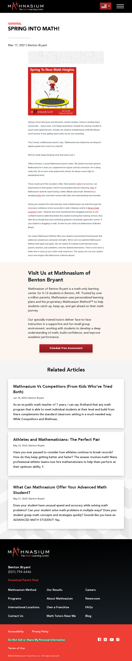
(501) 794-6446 (19, 572)
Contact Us (15, 616)
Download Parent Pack (23, 580)
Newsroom (92, 598)
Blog (88, 616)
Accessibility (16, 631)
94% (39, 195)
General (15, 23)
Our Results (54, 590)
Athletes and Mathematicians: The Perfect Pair (56, 440)
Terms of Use (16, 648)
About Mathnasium (60, 598)
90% (79, 184)
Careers (90, 590)
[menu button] (105, 6)
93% (92, 188)
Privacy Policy (40, 631)
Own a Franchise (58, 607)
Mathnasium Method (22, 590)
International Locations (23, 607)
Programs (14, 598)
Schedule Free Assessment (66, 348)
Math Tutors (61, 616)
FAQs (89, 607)
